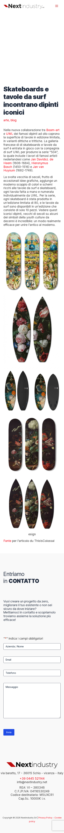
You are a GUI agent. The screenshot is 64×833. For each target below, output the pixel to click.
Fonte (7, 541)
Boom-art (52, 130)
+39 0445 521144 (32, 778)
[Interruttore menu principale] (57, 6)
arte (6, 120)
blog (14, 120)
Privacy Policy (45, 818)
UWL (9, 133)
